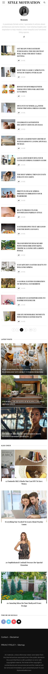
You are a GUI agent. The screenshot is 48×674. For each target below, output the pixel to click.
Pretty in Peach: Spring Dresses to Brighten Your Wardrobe (29, 193)
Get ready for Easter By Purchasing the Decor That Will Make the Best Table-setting (30, 52)
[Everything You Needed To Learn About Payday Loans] (24, 506)
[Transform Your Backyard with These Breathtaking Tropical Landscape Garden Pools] (8, 245)
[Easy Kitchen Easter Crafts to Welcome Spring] (8, 266)
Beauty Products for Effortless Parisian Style (29, 211)
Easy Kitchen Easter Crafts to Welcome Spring (31, 266)
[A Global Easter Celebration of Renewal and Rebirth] (8, 283)
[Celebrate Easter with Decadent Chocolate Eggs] (8, 124)
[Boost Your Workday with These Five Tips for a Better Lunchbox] (8, 88)
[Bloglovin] (19, 621)
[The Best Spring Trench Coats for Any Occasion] (8, 176)
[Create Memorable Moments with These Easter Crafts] (8, 316)
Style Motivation (24, 2)
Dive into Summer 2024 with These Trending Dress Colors (31, 107)
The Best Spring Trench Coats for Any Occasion (31, 175)
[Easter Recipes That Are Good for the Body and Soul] (8, 228)
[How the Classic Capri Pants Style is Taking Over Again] (8, 72)
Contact (4, 637)
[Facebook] (24, 36)
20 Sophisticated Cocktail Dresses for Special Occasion (24, 563)
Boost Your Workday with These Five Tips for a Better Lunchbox (30, 89)
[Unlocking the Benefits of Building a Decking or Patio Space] (24, 391)
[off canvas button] (3, 2)
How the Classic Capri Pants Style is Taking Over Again (30, 71)
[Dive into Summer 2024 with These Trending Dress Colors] (8, 107)
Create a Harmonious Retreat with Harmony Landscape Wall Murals (32, 141)
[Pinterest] (13, 621)
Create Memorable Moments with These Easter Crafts (31, 315)
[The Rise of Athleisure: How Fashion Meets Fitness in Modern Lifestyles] (24, 423)
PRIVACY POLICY (8, 645)
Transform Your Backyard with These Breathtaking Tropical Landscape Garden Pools (30, 247)
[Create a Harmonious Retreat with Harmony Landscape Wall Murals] (8, 141)
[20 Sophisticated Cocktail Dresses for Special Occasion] (24, 547)
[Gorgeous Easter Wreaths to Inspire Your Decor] (8, 299)
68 (31, 330)
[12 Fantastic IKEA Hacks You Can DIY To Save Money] (24, 465)
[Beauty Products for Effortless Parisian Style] (8, 212)
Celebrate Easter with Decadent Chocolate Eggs (30, 123)
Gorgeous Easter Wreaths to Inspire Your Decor (31, 299)
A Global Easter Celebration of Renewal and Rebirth (31, 282)
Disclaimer (14, 637)
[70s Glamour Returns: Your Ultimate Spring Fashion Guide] (8, 159)
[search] (44, 2)
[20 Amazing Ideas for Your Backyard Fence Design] (24, 587)
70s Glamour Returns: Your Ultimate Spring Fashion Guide (31, 159)
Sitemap (21, 645)
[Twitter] (8, 621)
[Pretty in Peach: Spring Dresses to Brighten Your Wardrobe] (8, 193)
